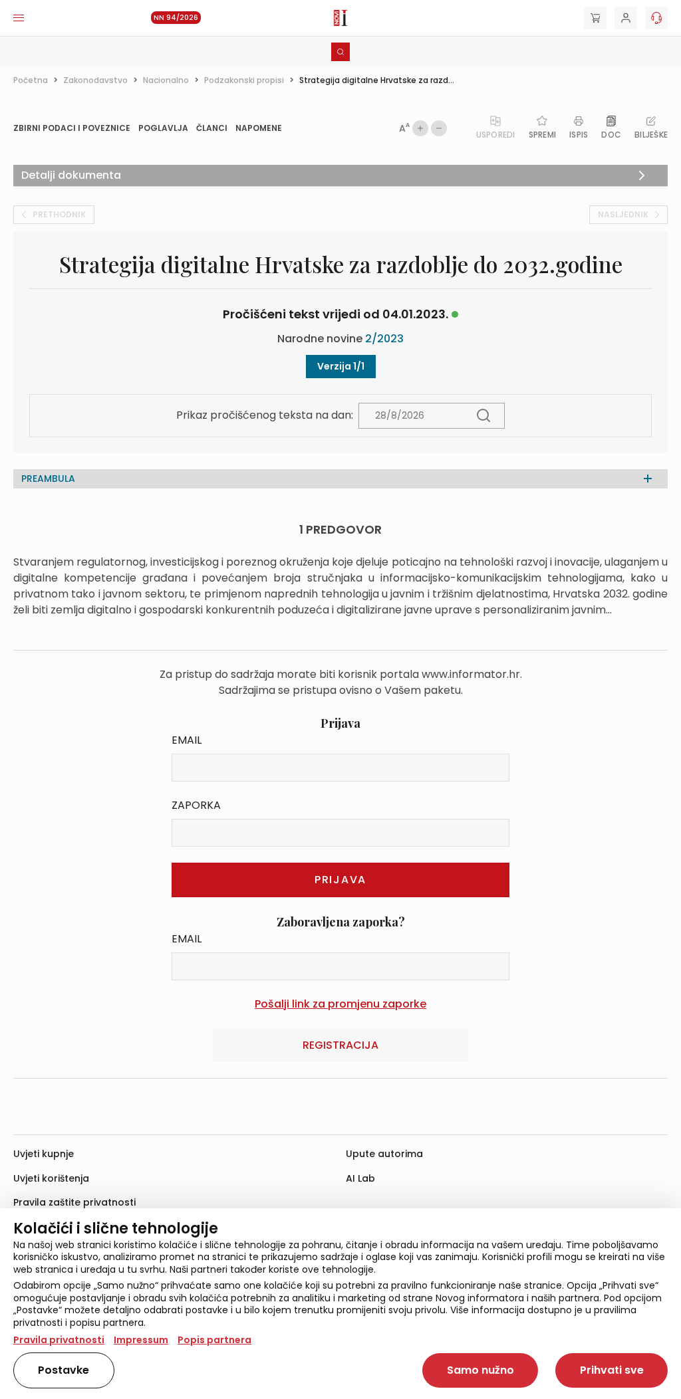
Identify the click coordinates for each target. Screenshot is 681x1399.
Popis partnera (214, 1339)
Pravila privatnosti (58, 1339)
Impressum (141, 1339)
